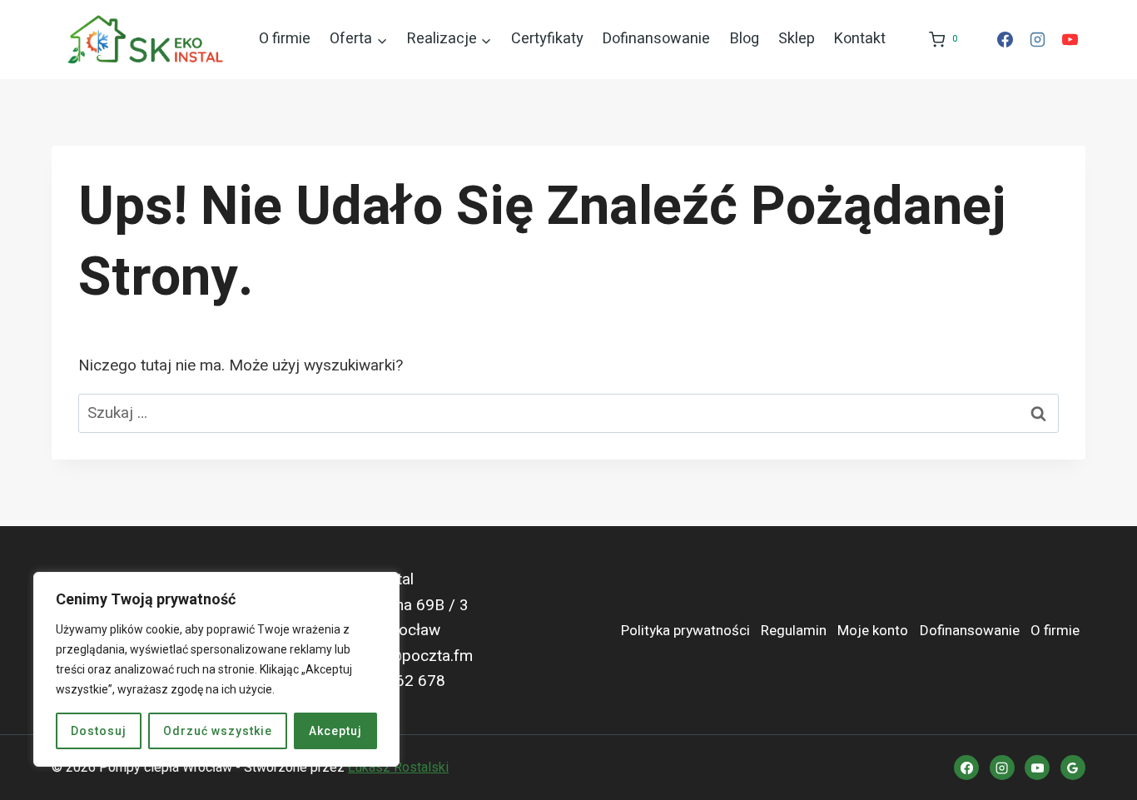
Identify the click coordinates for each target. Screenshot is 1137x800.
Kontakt (860, 38)
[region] (216, 669)
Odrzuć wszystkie (217, 731)
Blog (744, 38)
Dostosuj (99, 731)
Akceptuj (335, 731)
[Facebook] (1004, 40)
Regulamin (794, 630)
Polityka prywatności (685, 630)
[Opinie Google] (1072, 767)
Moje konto (872, 630)
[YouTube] (1069, 40)
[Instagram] (1037, 40)
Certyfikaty (547, 38)
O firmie (284, 38)
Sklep (796, 38)
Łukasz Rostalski (398, 767)
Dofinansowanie (656, 38)
